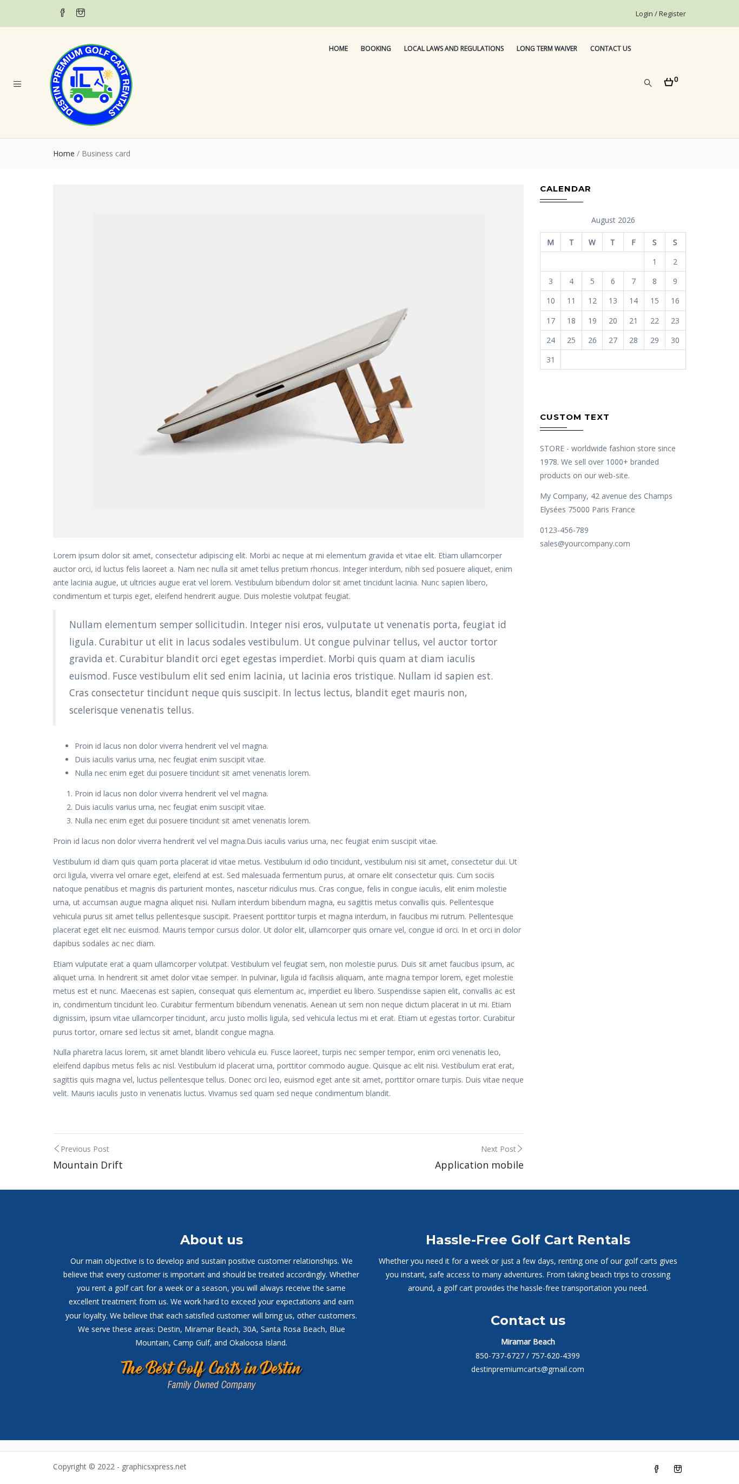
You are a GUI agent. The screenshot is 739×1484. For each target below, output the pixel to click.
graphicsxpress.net (153, 1466)
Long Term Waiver (547, 48)
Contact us (610, 48)
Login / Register (661, 13)
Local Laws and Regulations (454, 48)
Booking (376, 48)
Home (338, 48)
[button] (671, 78)
